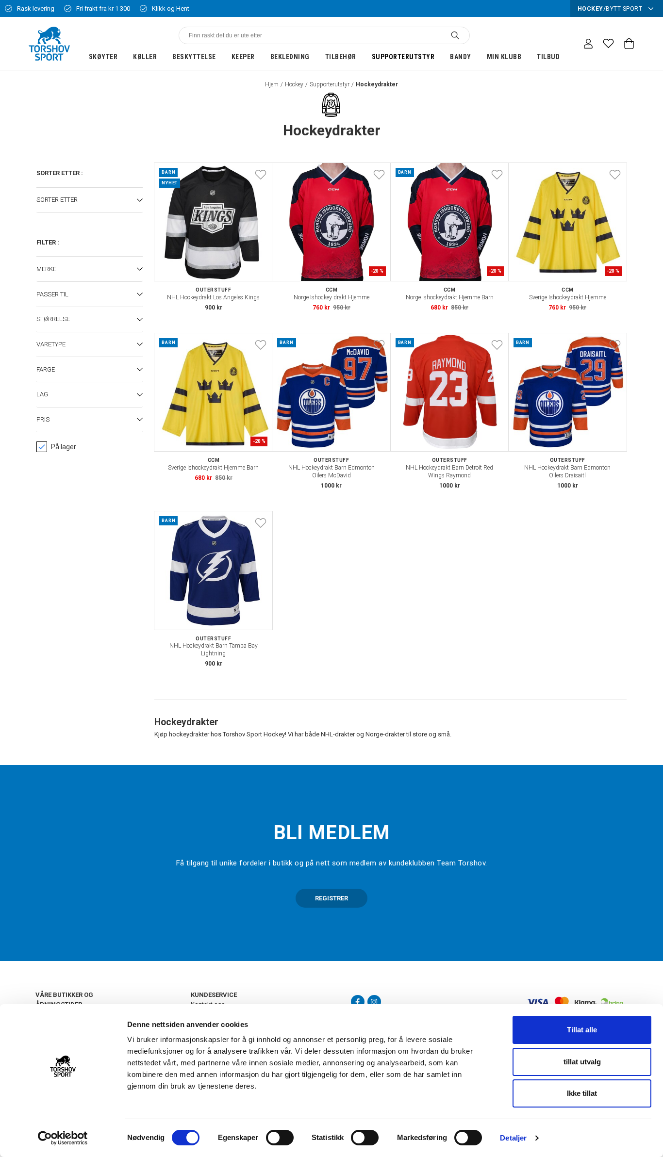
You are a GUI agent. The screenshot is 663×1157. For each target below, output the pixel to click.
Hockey (294, 84)
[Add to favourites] (260, 174)
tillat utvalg (582, 1062)
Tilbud (548, 57)
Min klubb (504, 57)
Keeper (243, 57)
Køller (145, 57)
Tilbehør (340, 57)
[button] (89, 200)
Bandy (460, 57)
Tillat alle (582, 1030)
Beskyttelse (194, 57)
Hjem (272, 84)
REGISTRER (331, 898)
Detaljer (513, 1138)
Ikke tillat (582, 1093)
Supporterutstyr (403, 57)
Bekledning (290, 57)
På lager (63, 447)
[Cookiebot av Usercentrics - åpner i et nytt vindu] (62, 1138)
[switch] (280, 1137)
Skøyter (103, 57)
